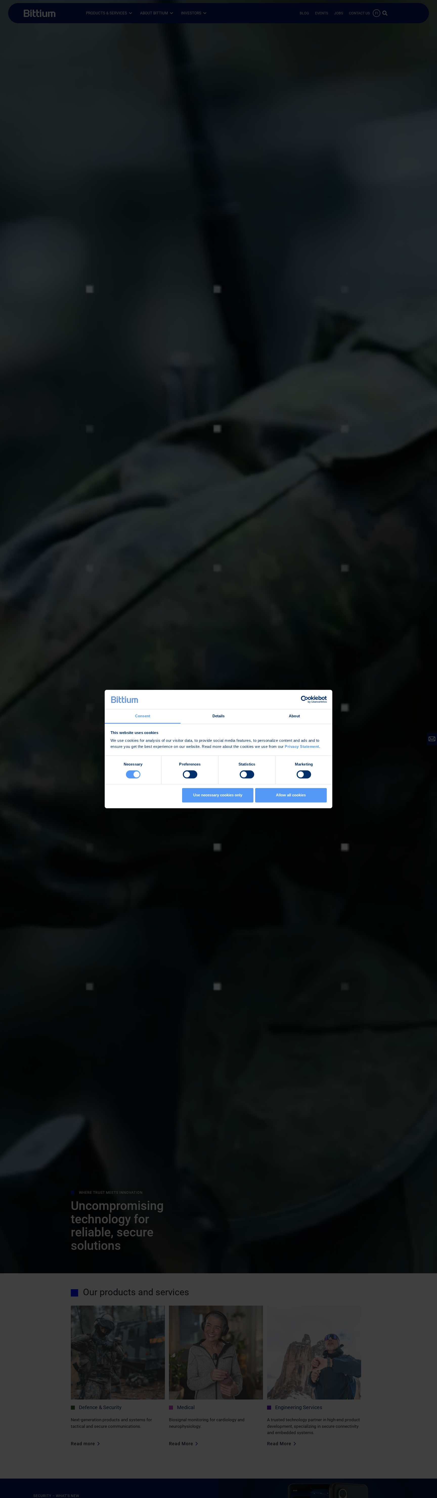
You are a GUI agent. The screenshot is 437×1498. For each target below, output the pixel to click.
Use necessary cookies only (217, 795)
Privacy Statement (302, 747)
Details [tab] (218, 716)
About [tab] (294, 716)
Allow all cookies (291, 795)
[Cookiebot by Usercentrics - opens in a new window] (304, 699)
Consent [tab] (142, 716)
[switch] (190, 774)
